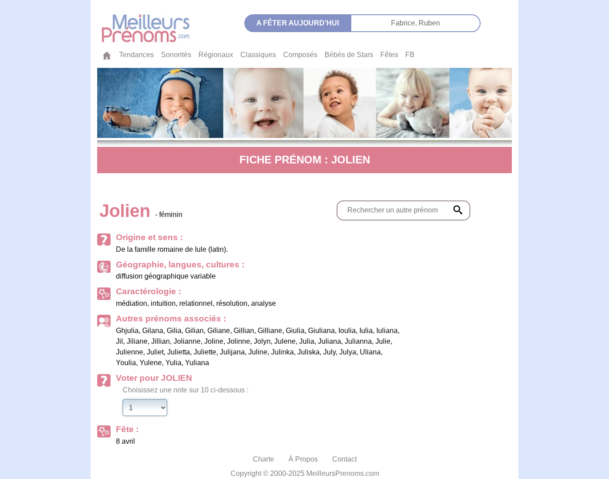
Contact (344, 459)
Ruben (429, 23)
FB (410, 54)
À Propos (303, 459)
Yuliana (197, 363)
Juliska (308, 352)
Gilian (194, 330)
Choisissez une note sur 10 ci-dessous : (185, 390)
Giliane (218, 330)
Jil (119, 341)
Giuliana (321, 330)
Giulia (295, 330)
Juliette (204, 352)
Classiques (258, 54)
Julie (383, 341)
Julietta (178, 352)
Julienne (129, 352)
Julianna (358, 341)
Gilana (152, 330)
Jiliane (137, 341)
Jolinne (238, 341)
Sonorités (176, 54)
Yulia (173, 363)
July (329, 352)
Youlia (126, 363)
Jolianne (187, 341)
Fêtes (389, 54)
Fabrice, (405, 23)
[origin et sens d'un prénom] (458, 210)
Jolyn (262, 341)
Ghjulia (127, 330)
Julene (285, 341)
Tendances (136, 54)
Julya (347, 352)
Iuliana (387, 330)
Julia (306, 341)
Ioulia (347, 330)
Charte (263, 459)
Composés (300, 54)
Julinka (282, 352)
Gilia (174, 330)
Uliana (370, 352)
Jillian (160, 341)
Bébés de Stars (349, 54)
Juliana (329, 341)
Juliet (155, 352)
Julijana (232, 352)
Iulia (366, 330)
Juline (257, 352)
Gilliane (270, 330)
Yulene (151, 363)
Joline (213, 341)
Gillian (244, 330)
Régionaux (215, 54)
